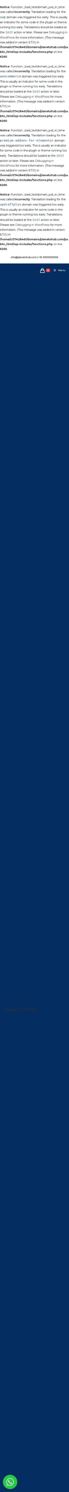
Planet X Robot (20, 1009)
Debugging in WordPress (32, 96)
